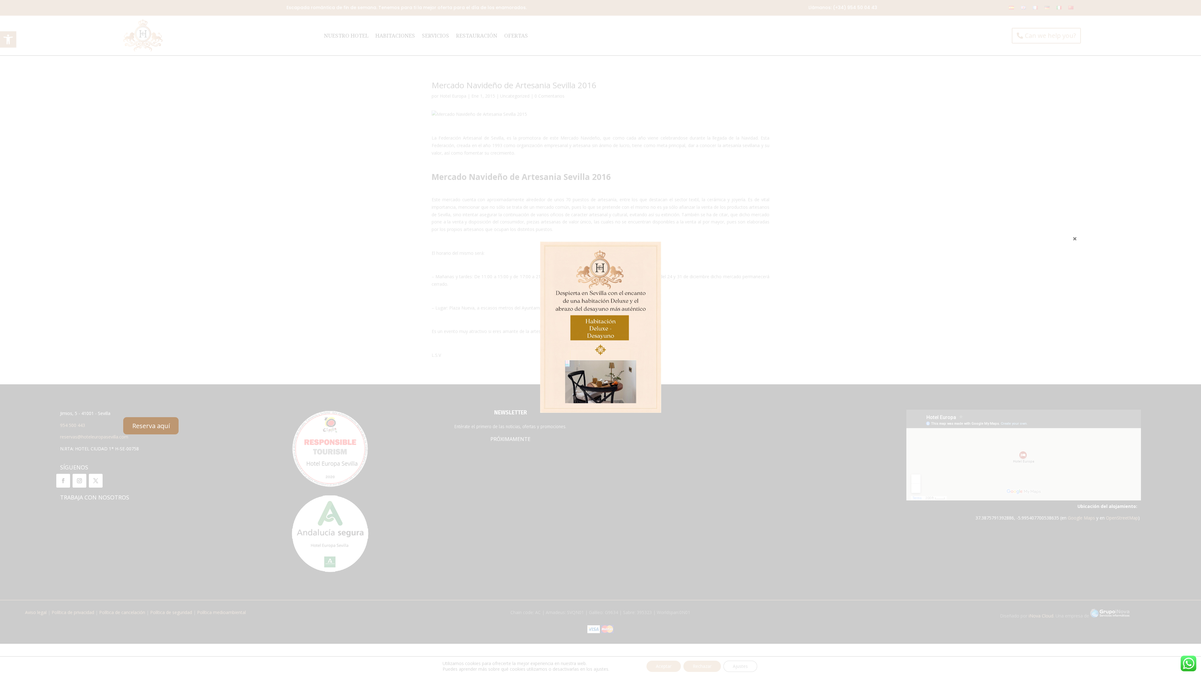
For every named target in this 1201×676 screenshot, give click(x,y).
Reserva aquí (151, 426)
